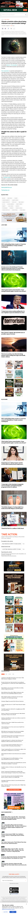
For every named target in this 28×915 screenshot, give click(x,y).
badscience (8, 31)
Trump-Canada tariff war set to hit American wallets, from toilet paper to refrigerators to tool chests (13, 750)
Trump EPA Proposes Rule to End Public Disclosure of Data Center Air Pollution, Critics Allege (12, 736)
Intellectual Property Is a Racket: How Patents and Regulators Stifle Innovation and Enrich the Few (12, 741)
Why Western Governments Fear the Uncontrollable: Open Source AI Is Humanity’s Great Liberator (12, 732)
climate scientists (8, 32)
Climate (12, 31)
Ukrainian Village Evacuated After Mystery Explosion (12, 701)
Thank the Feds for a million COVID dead (12, 528)
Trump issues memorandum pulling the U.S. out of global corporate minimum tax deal (13, 311)
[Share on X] (11, 28)
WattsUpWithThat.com (6, 187)
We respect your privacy (14, 883)
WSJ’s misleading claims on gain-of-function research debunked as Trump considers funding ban (13, 245)
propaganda (24, 33)
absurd (4, 31)
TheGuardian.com (5, 190)
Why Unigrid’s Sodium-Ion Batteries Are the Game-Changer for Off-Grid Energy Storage (12, 697)
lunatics (19, 33)
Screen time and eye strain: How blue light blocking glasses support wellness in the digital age (12, 776)
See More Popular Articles (14, 789)
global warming (10, 204)
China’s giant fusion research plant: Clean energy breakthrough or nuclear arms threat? (13, 290)
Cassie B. (8, 25)
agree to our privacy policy (8, 909)
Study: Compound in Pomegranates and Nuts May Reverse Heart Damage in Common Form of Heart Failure (13, 772)
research (3, 34)
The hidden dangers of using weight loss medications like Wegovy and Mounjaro (12, 507)
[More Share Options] (14, 28)
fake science (17, 32)
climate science (15, 200)
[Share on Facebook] (8, 28)
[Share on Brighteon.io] (5, 28)
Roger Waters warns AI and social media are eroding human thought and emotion (12, 688)
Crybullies (13, 32)
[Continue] (25, 880)
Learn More (5, 911)
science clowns (8, 34)
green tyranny (7, 33)
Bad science (7, 19)
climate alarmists (17, 31)
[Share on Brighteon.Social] (2, 28)
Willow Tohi (8, 265)
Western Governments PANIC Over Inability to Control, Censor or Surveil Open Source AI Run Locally (12, 835)
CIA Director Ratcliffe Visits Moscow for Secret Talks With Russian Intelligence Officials (12, 678)
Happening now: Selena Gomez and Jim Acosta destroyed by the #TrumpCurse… (12, 463)
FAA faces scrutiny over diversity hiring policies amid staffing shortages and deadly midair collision (13, 355)
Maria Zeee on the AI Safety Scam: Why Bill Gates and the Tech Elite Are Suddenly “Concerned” (13, 763)
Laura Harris (9, 309)
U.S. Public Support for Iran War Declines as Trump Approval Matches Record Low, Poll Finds (12, 759)
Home (2, 19)
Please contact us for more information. (8, 555)
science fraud (21, 34)
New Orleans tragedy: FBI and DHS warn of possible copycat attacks (13, 333)
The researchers (5, 71)
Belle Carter (8, 352)
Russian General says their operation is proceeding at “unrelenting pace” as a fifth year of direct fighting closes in (13, 683)
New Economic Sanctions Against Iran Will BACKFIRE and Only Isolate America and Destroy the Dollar (14, 865)
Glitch (22, 32)
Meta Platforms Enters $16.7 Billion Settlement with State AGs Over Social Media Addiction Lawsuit (12, 693)
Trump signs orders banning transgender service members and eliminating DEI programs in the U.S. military (12, 485)
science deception (14, 34)
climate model (7, 177)
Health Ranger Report (6, 812)
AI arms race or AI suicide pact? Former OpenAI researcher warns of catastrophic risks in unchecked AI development (12, 268)
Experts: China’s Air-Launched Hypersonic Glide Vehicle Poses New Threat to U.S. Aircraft (13, 714)
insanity (11, 33)
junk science (15, 33)
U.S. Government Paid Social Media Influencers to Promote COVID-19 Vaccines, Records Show (11, 745)
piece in (12, 65)
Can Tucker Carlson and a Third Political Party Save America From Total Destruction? (13, 843)
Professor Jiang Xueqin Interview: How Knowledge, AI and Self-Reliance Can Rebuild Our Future (13, 857)
